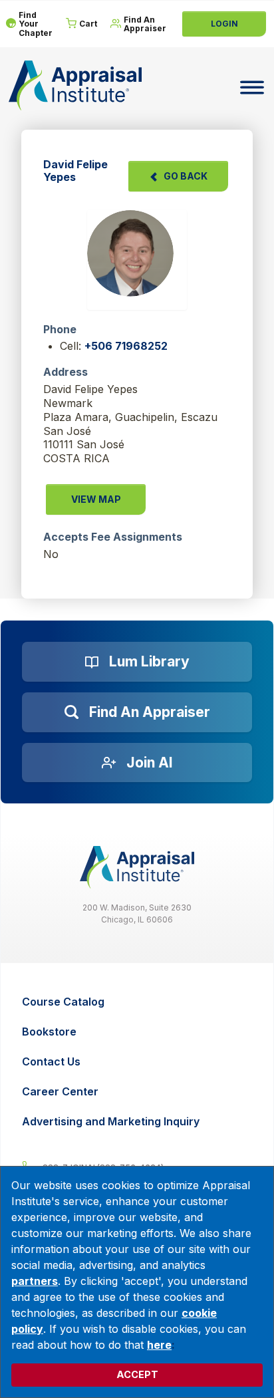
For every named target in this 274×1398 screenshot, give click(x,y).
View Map (96, 499)
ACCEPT (137, 1374)
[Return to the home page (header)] (75, 85)
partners (34, 1281)
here (159, 1344)
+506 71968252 (126, 345)
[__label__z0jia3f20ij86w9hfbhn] (137, 867)
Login (224, 24)
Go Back (185, 176)
